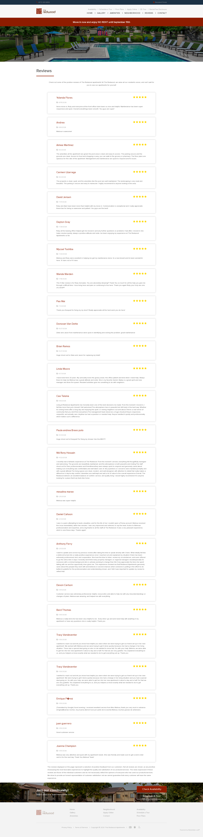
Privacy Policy (67, 827)
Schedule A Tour (152, 796)
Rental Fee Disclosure (158, 9)
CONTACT (162, 13)
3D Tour (143, 9)
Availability (92, 9)
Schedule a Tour (105, 9)
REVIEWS (149, 13)
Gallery (72, 813)
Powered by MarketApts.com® (189, 830)
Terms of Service (81, 827)
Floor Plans (119, 9)
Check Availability (151, 789)
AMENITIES (115, 13)
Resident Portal (161, 2)
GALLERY (101, 13)
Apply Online (132, 9)
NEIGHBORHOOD (132, 13)
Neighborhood (109, 809)
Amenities (74, 816)
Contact (106, 816)
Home (72, 809)
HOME (90, 13)
